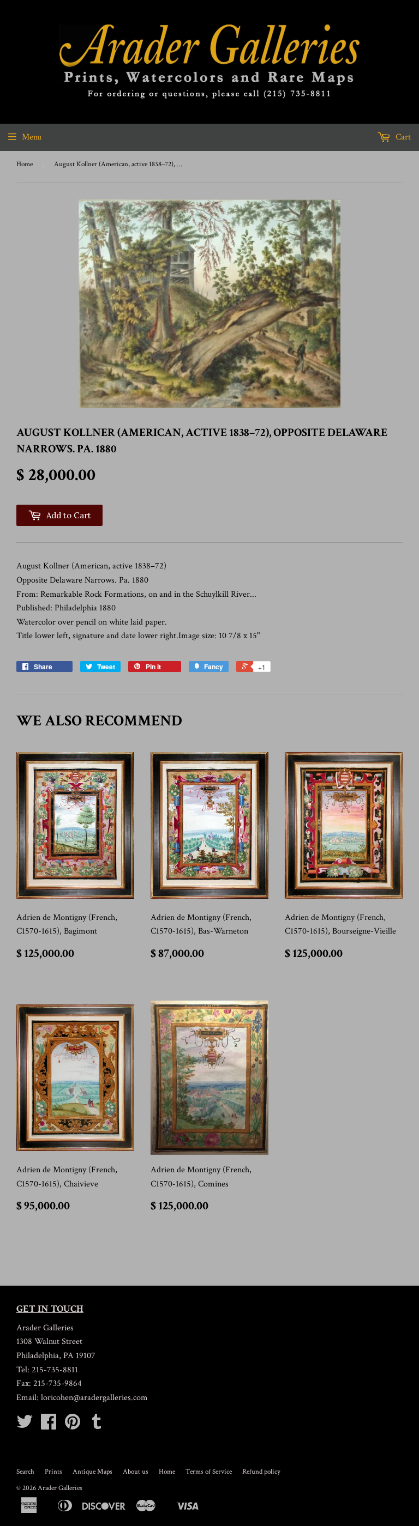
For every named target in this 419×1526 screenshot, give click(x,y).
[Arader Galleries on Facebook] (48, 1425)
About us (135, 1471)
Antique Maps (92, 1471)
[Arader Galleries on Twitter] (24, 1425)
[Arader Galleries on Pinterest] (72, 1425)
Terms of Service (208, 1471)
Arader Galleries (60, 1488)
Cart (402, 137)
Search (25, 1471)
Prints (53, 1471)
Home (24, 164)
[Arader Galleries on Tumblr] (96, 1425)
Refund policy (261, 1471)
